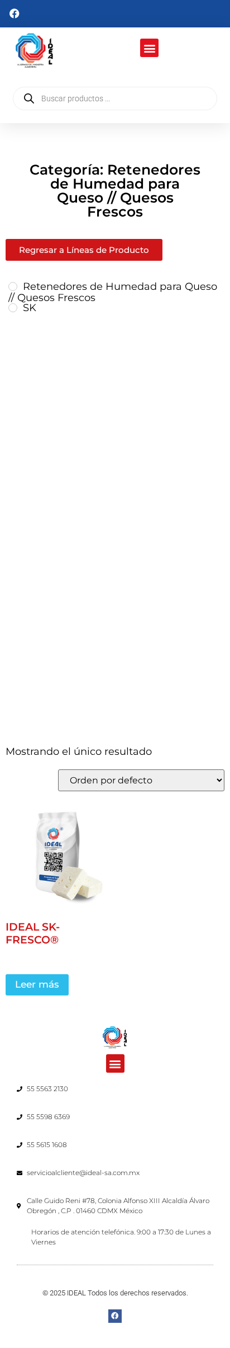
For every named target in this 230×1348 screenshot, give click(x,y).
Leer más (37, 984)
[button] (149, 48)
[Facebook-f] (114, 1315)
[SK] (12, 307)
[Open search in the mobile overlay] (115, 98)
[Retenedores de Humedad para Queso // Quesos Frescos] (12, 286)
